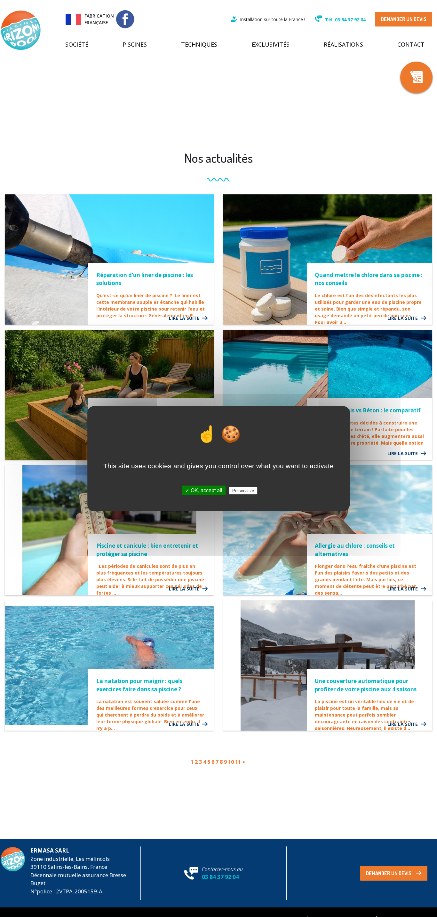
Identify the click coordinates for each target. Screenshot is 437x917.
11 (238, 761)
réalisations (343, 44)
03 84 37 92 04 (220, 877)
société (76, 44)
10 (231, 761)
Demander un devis (403, 19)
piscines (135, 44)
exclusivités (271, 44)
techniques (199, 44)
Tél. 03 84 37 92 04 (345, 20)
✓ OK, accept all (203, 490)
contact (411, 44)
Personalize (243, 490)
